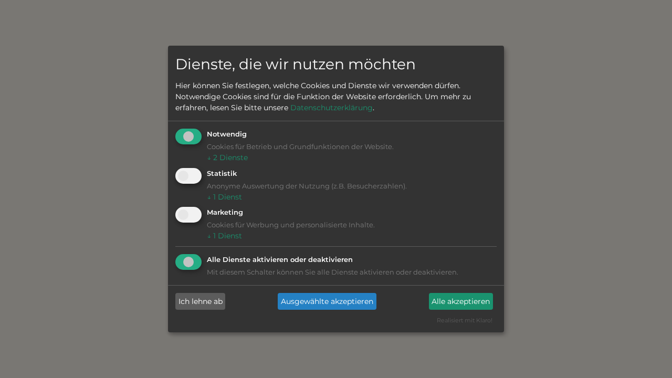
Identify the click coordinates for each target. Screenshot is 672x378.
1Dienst (224, 197)
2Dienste (227, 157)
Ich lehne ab (200, 301)
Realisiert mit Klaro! (464, 320)
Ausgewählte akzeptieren (327, 301)
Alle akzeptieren (461, 301)
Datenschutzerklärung (331, 107)
